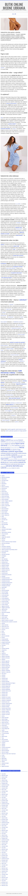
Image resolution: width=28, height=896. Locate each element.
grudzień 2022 (5, 836)
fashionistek (19, 229)
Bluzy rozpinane (5, 513)
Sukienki (3, 676)
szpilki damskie (5, 731)
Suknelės (11, 304)
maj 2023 (4, 828)
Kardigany (4, 555)
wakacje (3, 756)
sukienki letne (4, 464)
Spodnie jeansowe (6, 667)
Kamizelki (4, 552)
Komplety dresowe (6, 581)
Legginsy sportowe (6, 607)
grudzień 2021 (5, 855)
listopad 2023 (4, 821)
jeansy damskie (5, 551)
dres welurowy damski (6, 277)
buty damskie (4, 522)
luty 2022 (4, 852)
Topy (3, 738)
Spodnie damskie (5, 662)
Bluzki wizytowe (5, 499)
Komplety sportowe (6, 585)
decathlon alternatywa (6, 529)
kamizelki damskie (6, 554)
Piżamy (3, 632)
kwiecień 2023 (5, 830)
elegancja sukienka (10, 443)
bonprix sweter (8, 441)
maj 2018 (4, 876)
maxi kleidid (20, 325)
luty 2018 (4, 880)
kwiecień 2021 (5, 868)
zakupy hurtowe (5, 763)
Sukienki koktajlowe (6, 689)
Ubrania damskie (5, 750)
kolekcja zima (4, 571)
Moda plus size (5, 618)
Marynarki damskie (6, 612)
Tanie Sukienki (4, 321)
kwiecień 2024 (5, 813)
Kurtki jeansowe (5, 595)
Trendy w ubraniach (6, 747)
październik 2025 (5, 785)
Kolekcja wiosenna (6, 570)
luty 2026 (4, 778)
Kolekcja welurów (5, 568)
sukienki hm (22, 462)
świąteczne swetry (15, 468)
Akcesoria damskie (6, 477)
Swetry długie (5, 719)
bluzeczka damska (16, 382)
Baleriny (3, 482)
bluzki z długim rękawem (7, 501)
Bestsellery (4, 483)
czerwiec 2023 (5, 827)
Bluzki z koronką (5, 504)
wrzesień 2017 (5, 883)
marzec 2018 (4, 879)
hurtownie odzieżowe (6, 548)
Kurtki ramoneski (5, 603)
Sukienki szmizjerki (6, 705)
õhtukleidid (10, 317)
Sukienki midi (4, 694)
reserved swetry (20, 459)
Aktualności (4, 479)
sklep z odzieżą (9, 462)
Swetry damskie (5, 717)
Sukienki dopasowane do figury (8, 683)
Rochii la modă (21, 334)
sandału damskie (5, 648)
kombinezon (3, 263)
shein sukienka (8, 460)
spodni (14, 128)
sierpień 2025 (5, 788)
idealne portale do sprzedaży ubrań (9, 549)
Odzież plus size (5, 626)
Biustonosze (4, 488)
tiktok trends (4, 736)
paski (3, 631)
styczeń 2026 (4, 780)
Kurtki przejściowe (6, 599)
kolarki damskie (5, 560)
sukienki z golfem (5, 711)
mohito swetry (20, 455)
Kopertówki (4, 587)
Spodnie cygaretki (5, 661)
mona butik (6, 457)
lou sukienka (13, 449)
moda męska (4, 617)
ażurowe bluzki (5, 480)
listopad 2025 (4, 783)
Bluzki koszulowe (5, 496)
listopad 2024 (4, 802)
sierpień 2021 (5, 861)
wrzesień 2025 (5, 786)
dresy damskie (5, 533)
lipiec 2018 (4, 872)
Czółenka (4, 527)
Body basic (4, 518)
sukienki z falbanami (6, 709)
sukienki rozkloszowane (11, 103)
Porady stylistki (5, 639)
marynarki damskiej (5, 128)
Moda (3, 34)
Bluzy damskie (5, 510)
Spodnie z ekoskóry (6, 670)
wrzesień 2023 (5, 824)
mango (19, 449)
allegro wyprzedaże (14, 440)
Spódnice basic (5, 654)
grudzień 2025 (5, 781)
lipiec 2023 (4, 825)
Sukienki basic (5, 678)
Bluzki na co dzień (6, 497)
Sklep (2, 117)
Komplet (3, 576)
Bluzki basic (4, 491)
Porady (3, 637)
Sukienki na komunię (6, 698)
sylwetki (2, 67)
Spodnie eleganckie (6, 665)
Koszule (3, 588)
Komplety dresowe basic (7, 582)
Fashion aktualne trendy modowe (9, 541)
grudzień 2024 (5, 800)
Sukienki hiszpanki (6, 687)
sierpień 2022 (5, 843)
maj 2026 (4, 774)
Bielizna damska (5, 486)
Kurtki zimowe (5, 604)
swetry (3, 716)
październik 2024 (5, 803)
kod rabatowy (4, 559)
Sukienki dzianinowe (6, 684)
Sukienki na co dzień (6, 697)
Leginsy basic (4, 609)
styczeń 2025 (4, 799)
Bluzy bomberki (5, 508)
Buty (3, 521)
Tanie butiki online (9, 395)
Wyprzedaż (4, 758)
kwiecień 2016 (5, 885)
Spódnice (4, 653)
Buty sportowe (5, 524)
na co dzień (17, 203)
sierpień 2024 (5, 806)
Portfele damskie (5, 640)
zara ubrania (9, 468)
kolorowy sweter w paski (15, 447)
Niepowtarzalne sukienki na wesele (9, 621)
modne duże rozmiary (18, 255)
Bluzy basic (4, 507)
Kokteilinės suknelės (18, 321)
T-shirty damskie (5, 733)
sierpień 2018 (5, 871)
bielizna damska (14, 407)
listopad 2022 (4, 838)
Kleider (21, 317)
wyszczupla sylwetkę (10, 268)
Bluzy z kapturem (5, 515)
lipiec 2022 (4, 844)
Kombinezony (5, 573)
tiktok (3, 734)
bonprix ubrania (14, 441)
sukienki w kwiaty (5, 706)
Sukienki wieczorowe (6, 708)
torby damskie (5, 739)
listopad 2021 (4, 857)
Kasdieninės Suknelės (16, 328)
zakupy (3, 761)
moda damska (14, 453)
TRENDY (3, 744)
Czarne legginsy (8, 410)
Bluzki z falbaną (5, 502)
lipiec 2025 (4, 789)
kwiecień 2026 (5, 775)
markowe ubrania (5, 453)
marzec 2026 (4, 777)
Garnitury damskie (6, 543)
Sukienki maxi (5, 692)
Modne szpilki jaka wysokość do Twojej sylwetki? (16, 430)
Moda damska (5, 615)
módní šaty (8, 309)
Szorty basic (4, 725)
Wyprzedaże (4, 760)
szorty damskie (5, 727)
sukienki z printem (6, 714)
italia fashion (7, 447)
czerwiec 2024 (5, 810)
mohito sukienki (15, 35)
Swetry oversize (5, 722)
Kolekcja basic (5, 562)
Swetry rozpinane (5, 723)
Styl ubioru (4, 673)
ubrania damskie (12, 466)
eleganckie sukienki (6, 537)
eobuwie (3, 538)
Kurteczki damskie (15, 354)
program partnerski (6, 642)
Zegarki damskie (5, 766)
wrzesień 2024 (5, 805)
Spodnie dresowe (5, 664)
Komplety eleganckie (6, 584)
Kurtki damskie (5, 593)
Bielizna (3, 485)
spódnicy (13, 415)
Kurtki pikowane (5, 598)
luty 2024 (4, 816)
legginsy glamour (10, 404)
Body (3, 516)
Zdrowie (3, 764)
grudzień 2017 (5, 882)
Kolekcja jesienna (5, 563)
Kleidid (3, 312)
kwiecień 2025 (5, 794)
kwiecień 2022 (5, 849)
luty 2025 (4, 797)
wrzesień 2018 (5, 869)
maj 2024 (4, 811)
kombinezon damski (17, 266)
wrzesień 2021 (5, 860)
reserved (3, 645)
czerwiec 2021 (5, 865)
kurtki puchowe (5, 601)
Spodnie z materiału (6, 672)
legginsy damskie (5, 606)
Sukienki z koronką (6, 712)
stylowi (2, 244)
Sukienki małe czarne (6, 690)
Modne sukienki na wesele (7, 620)
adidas (3, 475)
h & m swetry (9, 445)
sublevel (3, 675)
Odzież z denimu (5, 628)
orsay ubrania (11, 459)
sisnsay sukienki (15, 37)
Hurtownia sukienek (6, 546)
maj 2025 (4, 792)
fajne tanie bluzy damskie (14, 398)
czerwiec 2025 (5, 791)
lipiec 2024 (4, 808)
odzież (9, 457)
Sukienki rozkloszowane (7, 703)
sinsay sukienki (17, 460)
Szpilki (3, 730)
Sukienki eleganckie (6, 686)
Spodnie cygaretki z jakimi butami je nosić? (16, 429)
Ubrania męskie (5, 752)
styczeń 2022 (4, 854)
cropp (3, 526)
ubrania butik (3, 466)
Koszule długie (5, 592)
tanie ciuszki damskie (12, 464)
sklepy (3, 651)
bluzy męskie (4, 512)
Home (3, 544)
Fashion (3, 540)
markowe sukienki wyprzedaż (12, 451)
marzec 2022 (4, 850)
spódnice (17, 421)
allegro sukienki (6, 440)
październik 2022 (5, 839)
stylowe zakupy (10, 348)
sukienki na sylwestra (6, 700)
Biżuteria (4, 490)
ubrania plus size (11, 390)
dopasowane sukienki (6, 532)
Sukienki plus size (5, 701)
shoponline (4, 650)
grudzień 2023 (5, 819)
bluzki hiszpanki (5, 420)
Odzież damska (5, 625)
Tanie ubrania (21, 464)
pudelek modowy (5, 643)
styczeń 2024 (4, 817)
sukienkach (22, 300)
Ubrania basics (5, 749)
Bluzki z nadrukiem (6, 505)
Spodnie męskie (5, 669)
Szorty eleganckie (5, 728)
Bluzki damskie (5, 493)
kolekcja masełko (5, 565)
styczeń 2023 (4, 835)
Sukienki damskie (10, 34)
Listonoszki (4, 610)
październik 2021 (5, 858)
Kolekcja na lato (5, 566)
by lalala (19, 441)
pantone (3, 629)
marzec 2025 (4, 795)
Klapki (3, 557)
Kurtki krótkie (4, 596)
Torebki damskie (5, 741)
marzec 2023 (4, 832)
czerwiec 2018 (5, 874)
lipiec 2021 (4, 863)
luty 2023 (4, 833)
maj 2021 (4, 866)
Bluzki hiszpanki (5, 494)
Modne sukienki (4, 345)
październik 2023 (5, 822)
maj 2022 (4, 847)
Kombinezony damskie (6, 574)
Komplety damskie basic (7, 579)
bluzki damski (19, 235)
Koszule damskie (5, 590)
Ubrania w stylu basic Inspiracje (9, 753)
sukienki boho (5, 680)
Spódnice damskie (6, 656)
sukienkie (22, 37)
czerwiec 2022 (5, 846)
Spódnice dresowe (6, 658)
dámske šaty (3, 315)
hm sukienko (16, 445)
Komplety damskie (6, 577)
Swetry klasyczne (5, 720)
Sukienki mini (4, 695)
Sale (2, 647)
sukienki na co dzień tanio (16, 403)
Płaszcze (3, 634)
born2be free (4, 519)
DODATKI (4, 530)
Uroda (3, 755)
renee (15, 459)
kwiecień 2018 (5, 877)
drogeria (3, 535)
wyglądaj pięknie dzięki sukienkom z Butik (11, 38)
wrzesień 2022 (5, 841)
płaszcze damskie (5, 636)
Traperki (3, 742)
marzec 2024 (4, 814)
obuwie (3, 623)
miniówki (18, 222)
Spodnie (3, 659)
